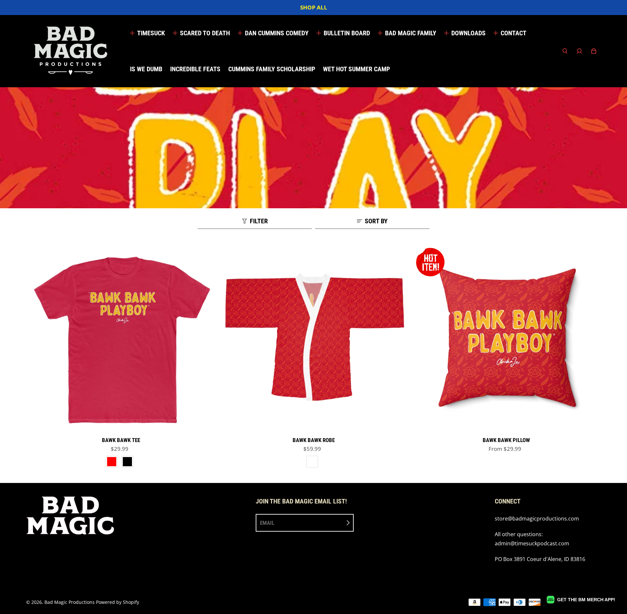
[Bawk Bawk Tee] (121, 338)
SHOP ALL (313, 7)
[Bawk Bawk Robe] (313, 338)
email (267, 523)
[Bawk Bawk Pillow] (506, 338)
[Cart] (594, 51)
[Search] (565, 51)
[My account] (579, 51)
